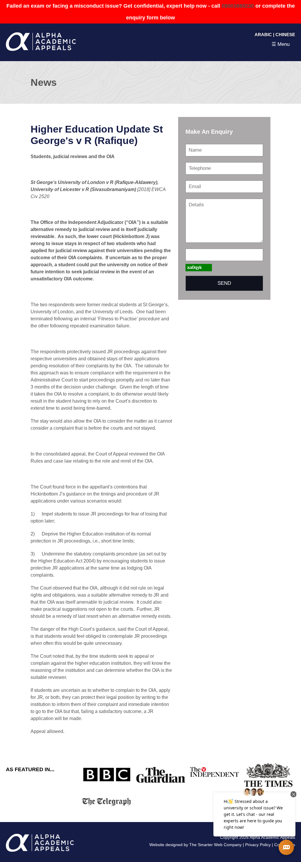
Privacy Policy (258, 844)
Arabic (263, 34)
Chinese (285, 34)
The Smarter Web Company (215, 844)
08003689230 (238, 6)
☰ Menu (281, 44)
